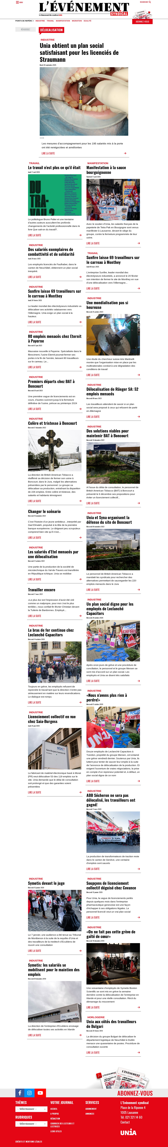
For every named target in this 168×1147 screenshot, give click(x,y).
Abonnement (91, 1108)
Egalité (87, 21)
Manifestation (63, 21)
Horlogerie (96, 1017)
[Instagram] (29, 1093)
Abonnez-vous (142, 21)
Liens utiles (56, 1131)
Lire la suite (48, 153)
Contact (125, 1122)
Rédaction (55, 1118)
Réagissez (25, 29)
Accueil (53, 1108)
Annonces (89, 1113)
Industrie (40, 21)
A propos (54, 1113)
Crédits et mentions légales (28, 1141)
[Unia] (129, 1132)
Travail (50, 21)
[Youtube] (40, 1093)
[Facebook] (19, 1093)
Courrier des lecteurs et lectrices (62, 1125)
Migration (77, 21)
